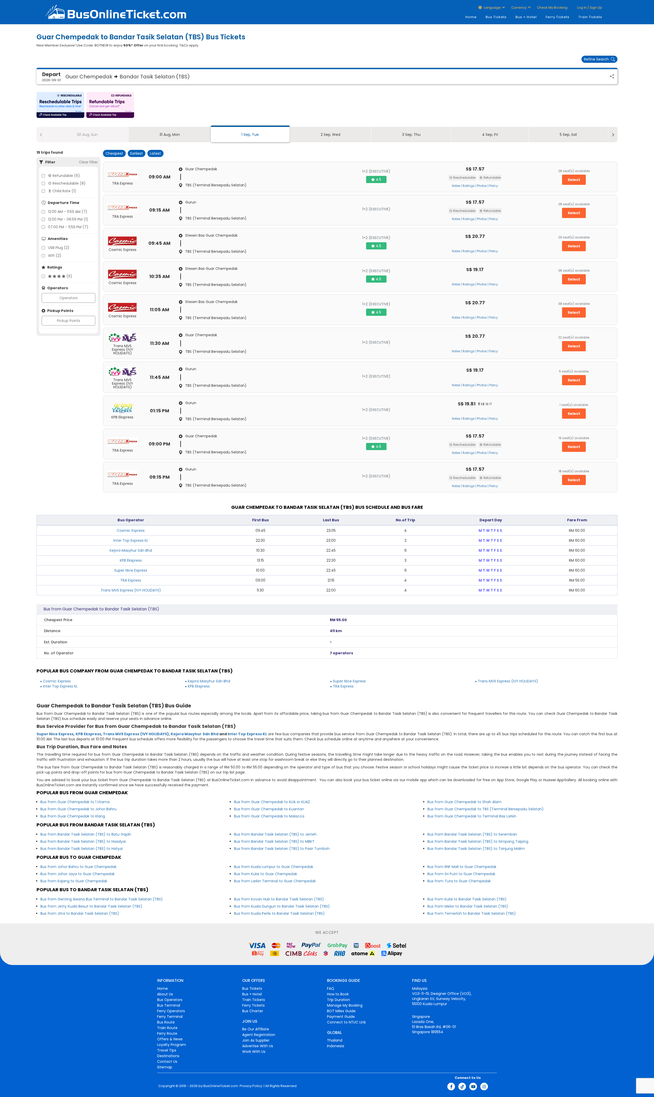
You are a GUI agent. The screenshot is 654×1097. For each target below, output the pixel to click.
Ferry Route (167, 1033)
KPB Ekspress (131, 560)
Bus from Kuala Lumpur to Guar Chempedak (273, 866)
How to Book (338, 994)
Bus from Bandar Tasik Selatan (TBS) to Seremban (472, 834)
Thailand (334, 1040)
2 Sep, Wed (330, 134)
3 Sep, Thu (411, 134)
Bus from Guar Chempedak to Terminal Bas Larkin (471, 816)
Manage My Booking (345, 1005)
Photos (482, 186)
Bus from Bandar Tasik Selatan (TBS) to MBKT (274, 841)
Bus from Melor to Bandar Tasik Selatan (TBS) (467, 906)
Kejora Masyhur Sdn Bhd (131, 550)
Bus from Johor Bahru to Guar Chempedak (78, 866)
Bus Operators (169, 999)
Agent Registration (258, 1034)
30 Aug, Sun (87, 134)
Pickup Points (68, 320)
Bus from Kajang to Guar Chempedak (73, 881)
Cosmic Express (131, 530)
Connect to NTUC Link (346, 1022)
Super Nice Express (130, 570)
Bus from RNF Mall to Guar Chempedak (461, 866)
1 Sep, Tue (250, 134)
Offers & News (170, 1039)
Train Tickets (590, 17)
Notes (456, 186)
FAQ (330, 988)
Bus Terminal (168, 1005)
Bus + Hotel (526, 17)
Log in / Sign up (589, 7)
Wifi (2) (54, 255)
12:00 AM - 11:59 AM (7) (67, 211)
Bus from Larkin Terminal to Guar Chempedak (275, 881)
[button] (60, 105)
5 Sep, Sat (568, 134)
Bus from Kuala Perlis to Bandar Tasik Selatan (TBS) (279, 913)
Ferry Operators (171, 1011)
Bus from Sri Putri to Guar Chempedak (461, 873)
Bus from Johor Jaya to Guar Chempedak (77, 873)
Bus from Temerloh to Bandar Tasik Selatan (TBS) (471, 913)
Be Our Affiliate (255, 1029)
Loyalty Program (171, 1044)
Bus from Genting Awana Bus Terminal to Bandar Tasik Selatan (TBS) (101, 899)
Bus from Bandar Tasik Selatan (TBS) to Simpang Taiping (477, 841)
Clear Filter (88, 162)
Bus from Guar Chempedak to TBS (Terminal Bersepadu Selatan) (485, 809)
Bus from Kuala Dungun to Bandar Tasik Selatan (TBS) (282, 906)
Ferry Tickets (557, 17)
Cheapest (114, 153)
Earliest (136, 153)
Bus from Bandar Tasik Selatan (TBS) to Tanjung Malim (476, 848)
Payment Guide (341, 1016)
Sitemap (164, 1067)
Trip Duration (338, 999)
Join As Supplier (256, 1040)
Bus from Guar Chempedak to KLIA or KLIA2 (272, 801)
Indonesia (335, 1045)
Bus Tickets (496, 17)
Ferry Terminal (170, 1016)
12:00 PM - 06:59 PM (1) (68, 219)
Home (471, 17)
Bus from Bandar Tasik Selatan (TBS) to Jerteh (275, 834)
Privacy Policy (250, 1086)
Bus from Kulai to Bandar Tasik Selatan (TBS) (467, 899)
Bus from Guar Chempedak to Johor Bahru (78, 809)
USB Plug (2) (58, 247)
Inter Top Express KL (130, 540)
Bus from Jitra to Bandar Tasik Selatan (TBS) (79, 913)
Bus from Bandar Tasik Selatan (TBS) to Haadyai (83, 841)
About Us (165, 994)
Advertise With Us (257, 1045)
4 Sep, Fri (490, 134)
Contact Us (167, 1061)
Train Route (167, 1027)
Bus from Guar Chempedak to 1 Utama (75, 801)
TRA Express (130, 580)
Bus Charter (252, 1011)
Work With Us (253, 1051)
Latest (155, 153)
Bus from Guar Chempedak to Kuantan (269, 809)
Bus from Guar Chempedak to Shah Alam (464, 801)
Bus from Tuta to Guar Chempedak (459, 881)
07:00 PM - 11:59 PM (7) (68, 227)
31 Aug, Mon (169, 134)
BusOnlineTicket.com (221, 1086)
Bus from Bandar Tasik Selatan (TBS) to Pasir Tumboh (282, 848)
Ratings (469, 186)
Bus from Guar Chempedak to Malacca (269, 816)
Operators (69, 297)
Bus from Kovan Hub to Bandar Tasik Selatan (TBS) (279, 899)
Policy (493, 186)
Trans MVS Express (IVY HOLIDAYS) (131, 590)
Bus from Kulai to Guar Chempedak (265, 873)
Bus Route (166, 1022)
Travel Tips (166, 1050)
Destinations (168, 1055)
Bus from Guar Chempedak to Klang (72, 816)
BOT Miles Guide (341, 1011)
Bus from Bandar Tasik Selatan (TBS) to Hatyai (81, 848)
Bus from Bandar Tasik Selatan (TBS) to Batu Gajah (85, 834)
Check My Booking (552, 7)
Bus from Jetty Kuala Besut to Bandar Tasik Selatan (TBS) (91, 906)
